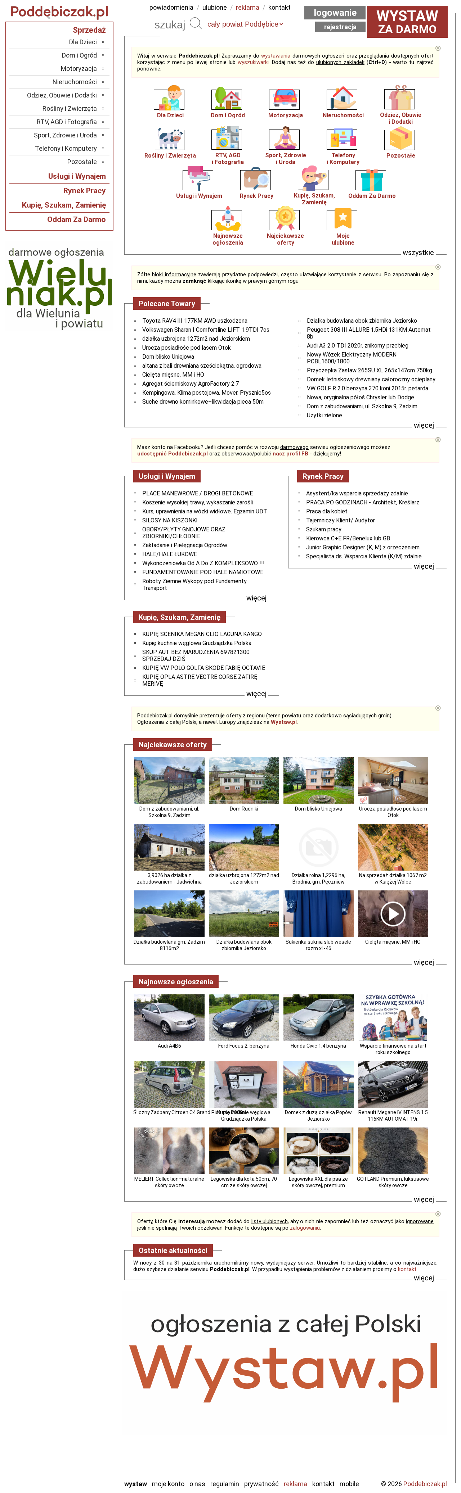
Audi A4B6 (169, 1046)
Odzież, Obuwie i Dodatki (62, 95)
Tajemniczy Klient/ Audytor (340, 520)
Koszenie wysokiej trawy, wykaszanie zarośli (197, 502)
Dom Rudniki (244, 809)
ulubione (214, 7)
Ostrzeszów (81, 1395)
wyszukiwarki (253, 62)
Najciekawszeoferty (285, 239)
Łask (91, 1366)
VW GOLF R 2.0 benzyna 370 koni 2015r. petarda (367, 388)
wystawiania (275, 56)
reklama (247, 7)
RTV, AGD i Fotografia (67, 122)
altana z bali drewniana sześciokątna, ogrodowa (201, 365)
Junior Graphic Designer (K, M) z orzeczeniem (363, 547)
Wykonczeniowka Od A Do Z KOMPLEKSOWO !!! (203, 563)
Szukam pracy (323, 529)
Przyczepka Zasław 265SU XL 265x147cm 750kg (369, 370)
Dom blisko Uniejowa (168, 356)
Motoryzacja (285, 115)
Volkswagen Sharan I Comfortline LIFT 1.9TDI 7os (205, 329)
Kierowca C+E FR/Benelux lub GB (348, 538)
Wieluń (88, 1454)
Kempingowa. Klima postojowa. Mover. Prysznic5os (206, 392)
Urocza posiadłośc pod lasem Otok (186, 347)
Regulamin (224, 1484)
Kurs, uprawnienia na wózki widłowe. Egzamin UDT (204, 511)
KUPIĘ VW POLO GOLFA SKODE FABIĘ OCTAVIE (203, 667)
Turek (89, 1444)
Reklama (295, 1484)
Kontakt (323, 1484)
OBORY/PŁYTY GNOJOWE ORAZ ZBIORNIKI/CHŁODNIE (183, 533)
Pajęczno (85, 1415)
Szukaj (196, 23)
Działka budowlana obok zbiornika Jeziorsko (362, 320)
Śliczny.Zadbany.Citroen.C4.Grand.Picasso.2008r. (189, 1112)
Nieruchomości (343, 115)
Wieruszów (83, 1463)
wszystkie (418, 252)
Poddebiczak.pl (425, 1484)
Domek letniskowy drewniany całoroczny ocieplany (371, 379)
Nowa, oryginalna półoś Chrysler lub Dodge (360, 397)
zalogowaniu (305, 1228)
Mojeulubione (343, 239)
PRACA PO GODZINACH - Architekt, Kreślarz (362, 502)
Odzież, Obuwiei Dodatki (400, 118)
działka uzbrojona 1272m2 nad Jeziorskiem (196, 338)
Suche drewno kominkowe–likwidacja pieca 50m (203, 401)
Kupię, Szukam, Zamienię (314, 199)
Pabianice (84, 1405)
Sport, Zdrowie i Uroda (65, 135)
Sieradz (87, 1424)
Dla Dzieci (170, 115)
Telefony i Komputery (66, 148)
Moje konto (168, 1484)
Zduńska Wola (79, 1473)
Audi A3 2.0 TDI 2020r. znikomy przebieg (357, 345)
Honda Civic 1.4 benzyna (318, 1046)
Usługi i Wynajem (199, 195)
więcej (424, 425)
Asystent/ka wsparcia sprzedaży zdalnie (357, 493)
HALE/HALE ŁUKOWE (169, 554)
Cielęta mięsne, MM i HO (173, 374)
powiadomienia (171, 7)
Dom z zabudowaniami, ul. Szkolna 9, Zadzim (362, 406)
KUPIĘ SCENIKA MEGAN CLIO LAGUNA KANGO (202, 634)
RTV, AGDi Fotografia (228, 158)
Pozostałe (400, 155)
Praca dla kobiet (327, 511)
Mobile (349, 1484)
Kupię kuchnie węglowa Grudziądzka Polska (196, 643)
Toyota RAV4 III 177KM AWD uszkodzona (194, 320)
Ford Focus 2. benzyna (243, 1046)
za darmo (407, 21)
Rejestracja (340, 27)
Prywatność (261, 1484)
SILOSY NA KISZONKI (170, 520)
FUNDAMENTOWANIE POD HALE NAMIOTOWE (202, 572)
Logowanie (335, 12)
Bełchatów (83, 1356)
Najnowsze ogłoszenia (227, 239)
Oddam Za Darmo (372, 195)
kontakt (279, 7)
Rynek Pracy (256, 195)
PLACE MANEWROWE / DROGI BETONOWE (197, 493)
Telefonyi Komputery (343, 158)
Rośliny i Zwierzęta (170, 155)
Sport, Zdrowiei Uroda (285, 158)
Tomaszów (83, 1434)
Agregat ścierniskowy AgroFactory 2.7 (190, 383)
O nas (197, 1484)
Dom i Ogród (228, 115)
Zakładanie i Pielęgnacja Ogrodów (184, 545)
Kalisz (89, 1386)
